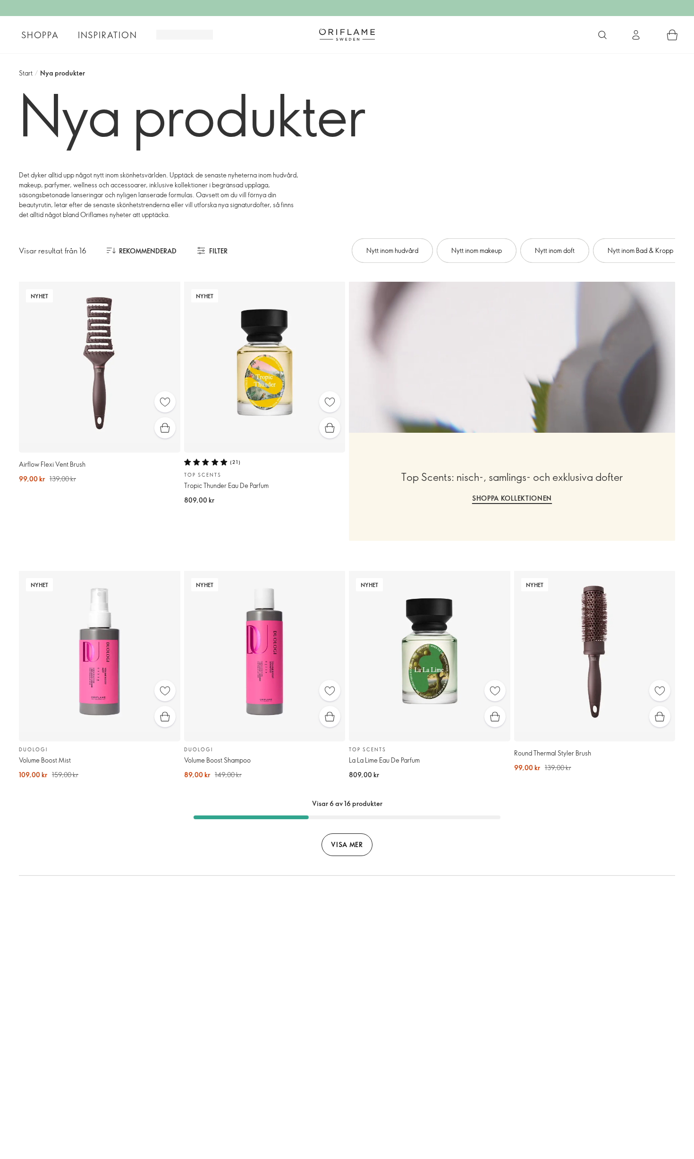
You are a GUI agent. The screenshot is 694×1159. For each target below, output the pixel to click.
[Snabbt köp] (165, 427)
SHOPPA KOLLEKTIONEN (512, 498)
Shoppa (40, 35)
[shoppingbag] (672, 35)
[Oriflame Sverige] (347, 34)
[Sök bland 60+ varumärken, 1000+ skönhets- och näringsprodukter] (602, 35)
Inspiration (107, 35)
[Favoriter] (165, 401)
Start (26, 72)
